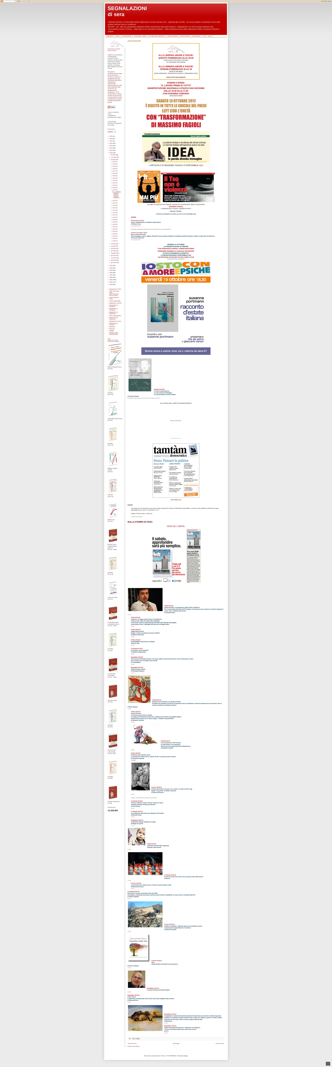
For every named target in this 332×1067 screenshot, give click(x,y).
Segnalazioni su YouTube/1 (113, 305)
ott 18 (114, 200)
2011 (111, 265)
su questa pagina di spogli (135, 239)
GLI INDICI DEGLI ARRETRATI (157, 36)
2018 (111, 138)
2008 (111, 272)
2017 (111, 141)
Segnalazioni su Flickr (115, 289)
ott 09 (114, 222)
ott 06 (114, 229)
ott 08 (114, 224)
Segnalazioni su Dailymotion (113, 312)
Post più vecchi (220, 1043)
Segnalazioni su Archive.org (113, 318)
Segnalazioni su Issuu (115, 321)
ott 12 (114, 214)
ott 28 (114, 168)
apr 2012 (113, 255)
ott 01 (114, 240)
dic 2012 (113, 154)
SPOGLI (117, 36)
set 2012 (113, 243)
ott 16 (114, 205)
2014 (111, 148)
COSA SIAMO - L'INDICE (140, 36)
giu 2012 (113, 250)
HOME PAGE (109, 36)
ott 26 (114, 173)
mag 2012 (114, 253)
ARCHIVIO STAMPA (172, 36)
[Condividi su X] (136, 1038)
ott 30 (114, 164)
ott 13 (114, 212)
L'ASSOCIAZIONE (126, 36)
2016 (111, 143)
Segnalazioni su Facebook (113, 324)
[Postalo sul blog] (134, 1038)
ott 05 (114, 231)
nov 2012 (113, 157)
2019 (111, 136)
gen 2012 (114, 262)
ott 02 (114, 238)
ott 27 (114, 171)
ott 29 (114, 166)
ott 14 (114, 210)
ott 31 (114, 161)
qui (128, 398)
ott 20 (114, 187)
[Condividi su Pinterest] (139, 1038)
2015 (111, 145)
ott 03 (114, 236)
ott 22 (114, 182)
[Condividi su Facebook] (137, 1038)
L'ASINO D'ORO (196, 36)
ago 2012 (114, 246)
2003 (111, 284)
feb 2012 (113, 260)
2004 (111, 282)
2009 (111, 270)
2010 (111, 268)
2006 (111, 277)
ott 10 (114, 219)
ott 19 (114, 190)
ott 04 (114, 233)
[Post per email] (129, 1038)
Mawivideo (112, 326)
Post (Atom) (136, 1046)
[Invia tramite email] (132, 1038)
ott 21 (114, 185)
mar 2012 (114, 258)
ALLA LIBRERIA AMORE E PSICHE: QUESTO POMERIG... (116, 194)
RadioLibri (112, 328)
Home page (176, 1043)
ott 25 (114, 175)
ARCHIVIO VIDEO (184, 36)
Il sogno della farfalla (115, 301)
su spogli (129, 614)
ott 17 (114, 203)
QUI (201, 165)
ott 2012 (113, 159)
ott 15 (114, 207)
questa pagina (154, 797)
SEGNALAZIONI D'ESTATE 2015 (113, 333)
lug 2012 (113, 248)
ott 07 (114, 226)
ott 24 (114, 178)
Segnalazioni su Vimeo (115, 303)
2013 (111, 150)
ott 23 (114, 180)
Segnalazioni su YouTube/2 (113, 309)
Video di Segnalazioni (115, 315)
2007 (111, 275)
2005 (111, 279)
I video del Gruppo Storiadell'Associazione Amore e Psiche (114, 293)
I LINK (204, 36)
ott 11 (114, 217)
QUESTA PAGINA (178, 95)
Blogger (186, 1055)
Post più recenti (132, 1043)
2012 (111, 152)
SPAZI (209, 36)
